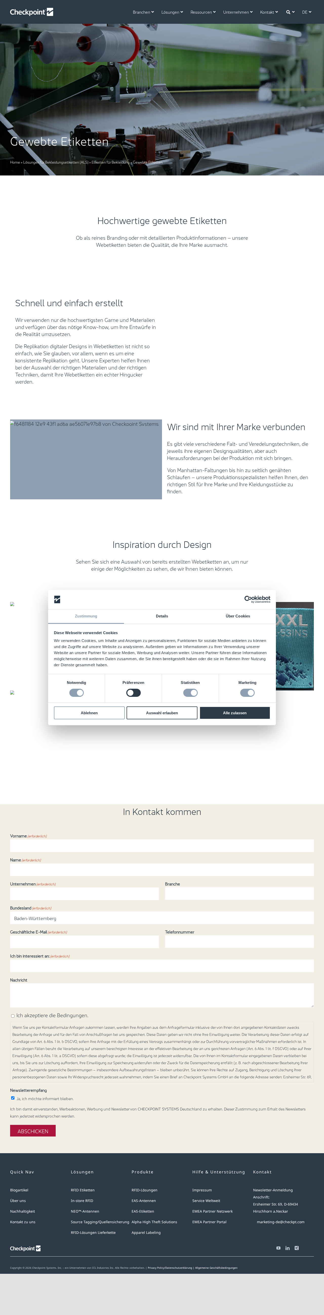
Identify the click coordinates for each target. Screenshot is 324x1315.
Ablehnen (89, 713)
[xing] (297, 1248)
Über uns (18, 1200)
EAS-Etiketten (143, 1211)
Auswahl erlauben (162, 713)
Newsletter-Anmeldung (273, 1190)
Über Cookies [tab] (238, 616)
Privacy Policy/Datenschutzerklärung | (171, 1267)
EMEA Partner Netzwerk (212, 1211)
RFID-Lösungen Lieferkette (93, 1232)
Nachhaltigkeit (22, 1211)
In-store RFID (82, 1200)
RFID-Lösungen (144, 1190)
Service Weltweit (206, 1200)
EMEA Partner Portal (209, 1221)
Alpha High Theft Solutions (154, 1221)
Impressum (202, 1190)
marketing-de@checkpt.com (281, 1221)
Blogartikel (19, 1190)
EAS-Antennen (144, 1200)
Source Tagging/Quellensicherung (100, 1221)
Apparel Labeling (146, 1232)
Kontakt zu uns (22, 1221)
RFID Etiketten (83, 1190)
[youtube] (278, 1248)
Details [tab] (162, 616)
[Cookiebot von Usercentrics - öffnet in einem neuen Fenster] (248, 599)
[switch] (133, 693)
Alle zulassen (235, 713)
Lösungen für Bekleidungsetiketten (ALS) (55, 162)
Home (15, 162)
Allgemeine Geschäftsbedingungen (216, 1267)
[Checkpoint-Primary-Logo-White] (31, 10)
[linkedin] (288, 1248)
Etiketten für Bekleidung (111, 162)
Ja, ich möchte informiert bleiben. (45, 1098)
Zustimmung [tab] (86, 616)
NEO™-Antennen (85, 1211)
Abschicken (32, 1131)
